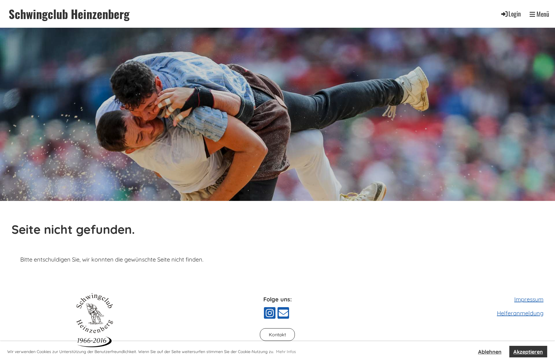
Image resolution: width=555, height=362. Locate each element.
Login (514, 13)
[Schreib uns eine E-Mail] (283, 314)
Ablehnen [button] (490, 351)
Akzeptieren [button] (528, 351)
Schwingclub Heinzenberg (69, 14)
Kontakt (277, 334)
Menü (542, 14)
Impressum (528, 299)
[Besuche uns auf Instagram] (269, 314)
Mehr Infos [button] (286, 351)
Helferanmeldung (520, 313)
